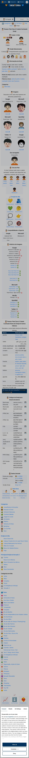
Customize (13, 749)
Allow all (14, 744)
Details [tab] (10, 709)
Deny (14, 753)
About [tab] (25, 709)
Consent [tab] (4, 709)
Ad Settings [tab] (18, 709)
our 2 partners (10, 716)
